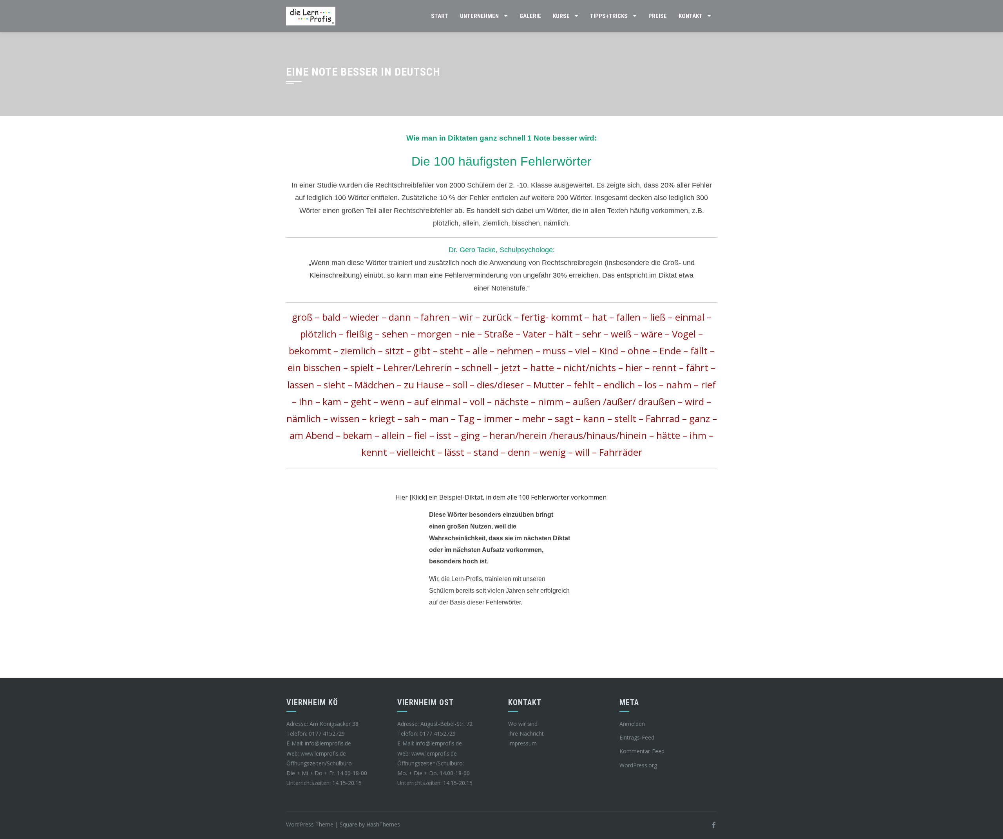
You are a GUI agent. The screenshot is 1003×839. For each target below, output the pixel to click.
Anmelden (632, 723)
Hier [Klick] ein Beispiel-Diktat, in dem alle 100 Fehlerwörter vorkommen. (501, 497)
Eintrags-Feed (636, 737)
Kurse (561, 16)
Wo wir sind (523, 723)
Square (348, 824)
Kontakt (690, 16)
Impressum (522, 743)
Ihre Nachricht (526, 733)
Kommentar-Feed (641, 751)
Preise (657, 16)
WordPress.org (638, 765)
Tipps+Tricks (609, 16)
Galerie (530, 16)
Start (439, 16)
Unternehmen (479, 16)
